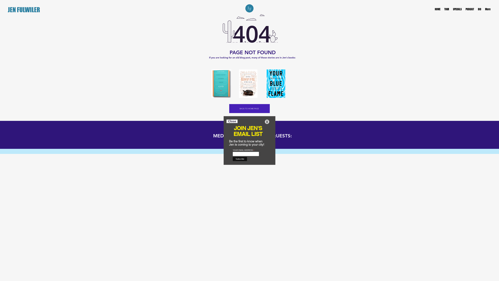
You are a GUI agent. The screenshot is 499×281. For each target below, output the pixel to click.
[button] (232, 121)
